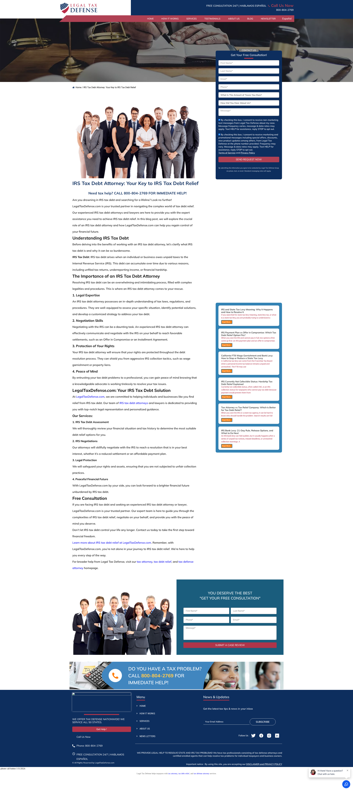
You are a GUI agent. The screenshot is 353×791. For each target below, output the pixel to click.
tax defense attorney (201, 774)
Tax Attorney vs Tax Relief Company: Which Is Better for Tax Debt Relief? (248, 408)
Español (287, 18)
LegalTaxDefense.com (90, 396)
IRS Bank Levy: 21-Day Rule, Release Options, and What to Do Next (247, 431)
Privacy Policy (248, 152)
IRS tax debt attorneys (133, 403)
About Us (234, 18)
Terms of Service (227, 152)
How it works (170, 18)
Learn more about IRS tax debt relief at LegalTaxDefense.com (111, 542)
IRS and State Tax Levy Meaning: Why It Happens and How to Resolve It (247, 310)
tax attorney (144, 561)
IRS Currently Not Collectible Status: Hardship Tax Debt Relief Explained (246, 382)
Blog (250, 18)
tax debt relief (162, 561)
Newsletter (268, 18)
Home (150, 18)
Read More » (226, 322)
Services (191, 18)
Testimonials (212, 18)
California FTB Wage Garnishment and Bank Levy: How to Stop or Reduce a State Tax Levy (247, 357)
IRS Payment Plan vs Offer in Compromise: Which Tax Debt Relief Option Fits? (248, 334)
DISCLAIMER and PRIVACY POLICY (264, 764)
